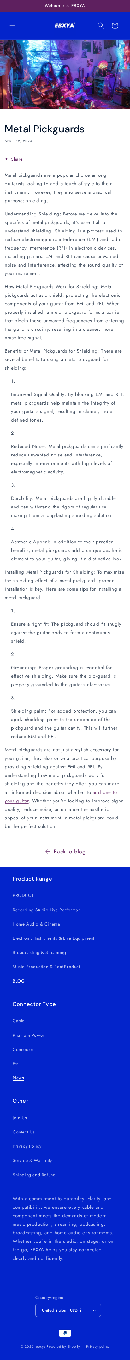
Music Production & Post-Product (46, 966)
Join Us (20, 1118)
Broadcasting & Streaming (39, 952)
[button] (13, 25)
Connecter (23, 1049)
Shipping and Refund (34, 1175)
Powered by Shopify (63, 1346)
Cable (19, 1021)
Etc (16, 1063)
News (18, 1078)
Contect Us (24, 1132)
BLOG (19, 981)
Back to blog (70, 851)
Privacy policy (97, 1346)
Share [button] (17, 159)
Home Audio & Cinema (36, 924)
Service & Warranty (32, 1160)
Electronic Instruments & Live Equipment (53, 938)
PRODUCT (23, 895)
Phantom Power (28, 1035)
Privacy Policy (27, 1146)
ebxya (41, 1346)
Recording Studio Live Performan (47, 910)
